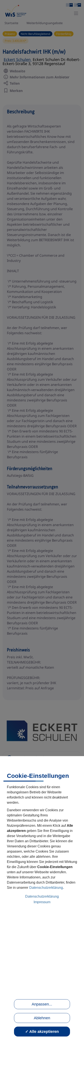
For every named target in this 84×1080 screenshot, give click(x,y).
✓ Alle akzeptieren (42, 1031)
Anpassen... (42, 1004)
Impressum (42, 902)
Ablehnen (42, 1018)
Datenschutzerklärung (46, 887)
